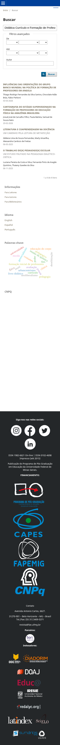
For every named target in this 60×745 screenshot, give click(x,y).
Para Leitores (11, 192)
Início (5, 10)
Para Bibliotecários (13, 201)
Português (10, 229)
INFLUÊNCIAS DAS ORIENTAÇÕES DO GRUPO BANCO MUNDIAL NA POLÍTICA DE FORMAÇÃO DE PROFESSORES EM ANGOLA (29, 87)
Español (9, 224)
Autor (9, 59)
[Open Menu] (3, 3)
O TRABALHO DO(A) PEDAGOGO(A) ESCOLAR (29, 154)
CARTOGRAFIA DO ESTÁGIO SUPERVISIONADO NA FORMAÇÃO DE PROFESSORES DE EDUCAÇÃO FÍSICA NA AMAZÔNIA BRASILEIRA (29, 109)
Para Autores (10, 197)
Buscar (51, 74)
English (8, 220)
